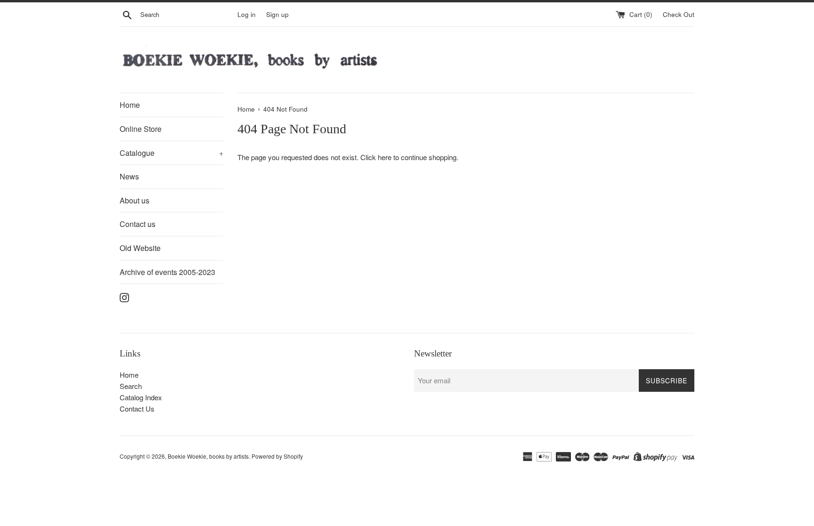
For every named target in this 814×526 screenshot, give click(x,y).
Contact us (137, 223)
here (384, 157)
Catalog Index (141, 397)
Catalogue (171, 152)
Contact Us (137, 408)
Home (130, 104)
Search (131, 386)
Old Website (140, 248)
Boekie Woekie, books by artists (208, 456)
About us (134, 200)
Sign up (277, 14)
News (129, 176)
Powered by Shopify (277, 456)
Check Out (678, 14)
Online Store (141, 128)
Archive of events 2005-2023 (167, 272)
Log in (246, 14)
